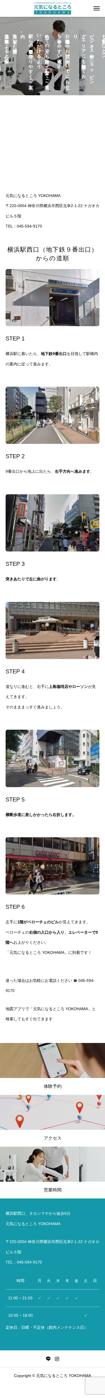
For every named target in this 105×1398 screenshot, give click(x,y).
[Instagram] (57, 1358)
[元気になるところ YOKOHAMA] (52, 8)
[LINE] (48, 1358)
